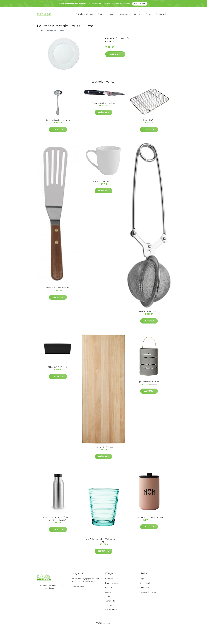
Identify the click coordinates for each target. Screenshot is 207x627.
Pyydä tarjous (139, 4)
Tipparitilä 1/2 (149, 120)
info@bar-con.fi (77, 586)
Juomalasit (123, 14)
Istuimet (108, 587)
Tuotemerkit (162, 14)
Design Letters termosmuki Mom (149, 517)
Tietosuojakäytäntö (147, 592)
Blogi (148, 14)
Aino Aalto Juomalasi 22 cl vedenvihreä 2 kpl (104, 540)
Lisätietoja (115, 54)
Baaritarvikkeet (105, 14)
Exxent (129, 38)
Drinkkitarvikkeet (84, 14)
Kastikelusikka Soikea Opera (58, 120)
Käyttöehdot (144, 587)
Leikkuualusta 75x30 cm (103, 447)
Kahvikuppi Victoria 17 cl (103, 181)
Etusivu (40, 30)
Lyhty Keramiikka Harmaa (149, 382)
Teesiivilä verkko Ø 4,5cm (149, 311)
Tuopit (107, 596)
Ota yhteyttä (144, 583)
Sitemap (142, 596)
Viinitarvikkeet (111, 610)
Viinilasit (137, 14)
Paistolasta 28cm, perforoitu (58, 287)
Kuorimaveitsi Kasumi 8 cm (103, 103)
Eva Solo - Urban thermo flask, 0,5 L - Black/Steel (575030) (58, 518)
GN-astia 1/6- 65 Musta (58, 367)
